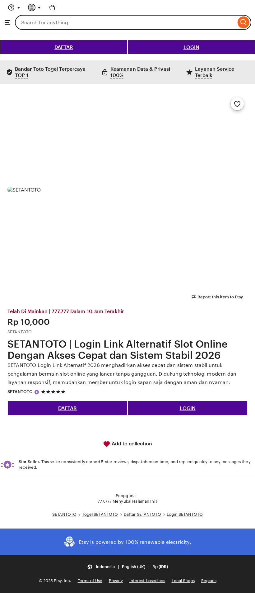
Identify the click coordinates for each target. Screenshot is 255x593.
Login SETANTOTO (185, 514)
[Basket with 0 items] (52, 7)
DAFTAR (63, 47)
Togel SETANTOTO (100, 514)
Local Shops (183, 580)
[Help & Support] (14, 7)
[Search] (243, 22)
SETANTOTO (20, 391)
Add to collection (131, 444)
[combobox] (125, 22)
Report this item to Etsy (220, 297)
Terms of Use (90, 580)
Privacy (116, 580)
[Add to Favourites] (237, 103)
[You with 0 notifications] (34, 7)
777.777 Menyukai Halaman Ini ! (127, 501)
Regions (208, 580)
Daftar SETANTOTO (142, 514)
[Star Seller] (36, 392)
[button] (127, 566)
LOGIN (191, 47)
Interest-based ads (147, 580)
